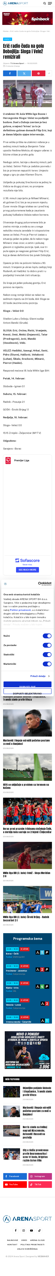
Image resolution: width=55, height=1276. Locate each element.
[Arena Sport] (15, 3)
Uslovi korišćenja (27, 1249)
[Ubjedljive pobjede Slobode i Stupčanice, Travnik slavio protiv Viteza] (11, 1091)
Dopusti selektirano (27, 693)
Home (5, 31)
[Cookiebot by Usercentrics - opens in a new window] (38, 584)
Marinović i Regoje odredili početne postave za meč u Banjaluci (26, 742)
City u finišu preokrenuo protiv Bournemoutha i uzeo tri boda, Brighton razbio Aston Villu (35, 1155)
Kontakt (12, 1245)
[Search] (45, 3)
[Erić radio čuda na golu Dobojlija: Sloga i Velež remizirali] (27, 93)
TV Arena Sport (17, 63)
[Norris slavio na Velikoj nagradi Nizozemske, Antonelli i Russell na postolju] (11, 1131)
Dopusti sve (27, 686)
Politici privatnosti (20, 610)
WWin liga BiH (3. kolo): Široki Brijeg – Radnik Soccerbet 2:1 (26, 918)
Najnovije (12, 1240)
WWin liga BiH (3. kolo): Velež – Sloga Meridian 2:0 (26, 874)
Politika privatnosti (33, 1245)
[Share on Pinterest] (38, 73)
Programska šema (27, 939)
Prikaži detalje (38, 676)
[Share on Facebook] (10, 73)
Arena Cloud (37, 1240)
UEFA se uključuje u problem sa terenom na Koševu (26, 786)
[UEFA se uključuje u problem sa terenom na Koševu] (27, 767)
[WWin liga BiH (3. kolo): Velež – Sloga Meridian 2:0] (27, 855)
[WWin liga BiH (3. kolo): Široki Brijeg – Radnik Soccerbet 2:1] (27, 899)
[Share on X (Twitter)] (24, 73)
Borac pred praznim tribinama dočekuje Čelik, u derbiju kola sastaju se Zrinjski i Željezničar (27, 830)
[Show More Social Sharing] (49, 73)
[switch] (47, 645)
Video (24, 1240)
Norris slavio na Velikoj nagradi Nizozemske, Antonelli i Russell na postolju (35, 1132)
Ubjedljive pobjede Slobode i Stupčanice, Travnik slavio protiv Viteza (24, 698)
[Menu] (50, 3)
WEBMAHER (43, 1256)
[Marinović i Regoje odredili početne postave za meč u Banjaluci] (27, 723)
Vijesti (7, 39)
